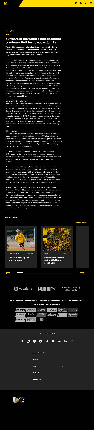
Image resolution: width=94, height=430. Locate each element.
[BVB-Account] (81, 3)
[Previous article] (7, 273)
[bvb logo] (5, 3)
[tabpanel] (47, 315)
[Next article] (82, 273)
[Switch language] (76, 3)
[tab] (23, 301)
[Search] (86, 3)
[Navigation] (91, 3)
